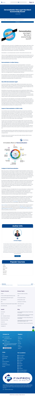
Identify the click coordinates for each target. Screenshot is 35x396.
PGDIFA (25, 207)
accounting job (15, 201)
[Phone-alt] (33, 327)
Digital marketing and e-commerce (7, 208)
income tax (21, 206)
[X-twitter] (3, 348)
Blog (19, 309)
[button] (18, 2)
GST (24, 208)
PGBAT (23, 207)
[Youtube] (10, 348)
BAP (28, 207)
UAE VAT (28, 208)
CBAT (20, 207)
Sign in (31, 2)
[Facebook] (9, 348)
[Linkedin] (5, 348)
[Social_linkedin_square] (17, 238)
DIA (27, 207)
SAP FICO (30, 207)
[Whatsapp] (33, 330)
